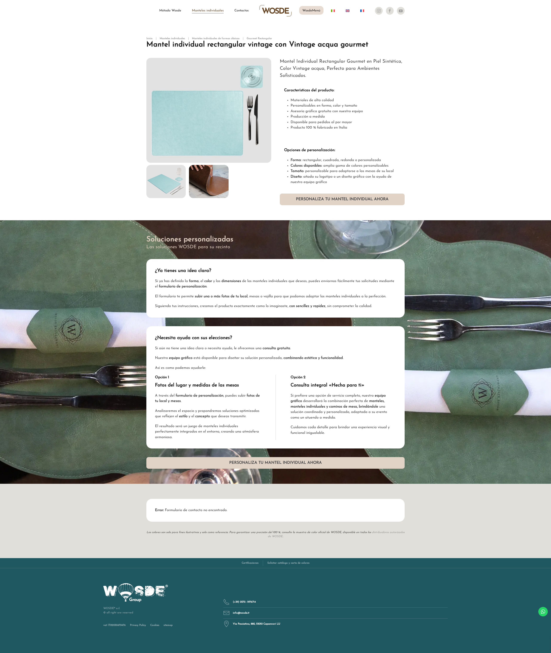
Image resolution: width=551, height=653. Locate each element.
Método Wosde (170, 10)
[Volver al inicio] (275, 11)
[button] (208, 110)
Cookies (154, 625)
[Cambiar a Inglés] (348, 11)
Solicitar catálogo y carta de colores (288, 563)
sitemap (168, 625)
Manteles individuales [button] (208, 10)
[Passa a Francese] (362, 11)
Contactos (241, 10)
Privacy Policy (138, 625)
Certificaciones (250, 563)
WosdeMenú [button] (311, 10)
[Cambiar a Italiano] (333, 11)
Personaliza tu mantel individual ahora (342, 199)
